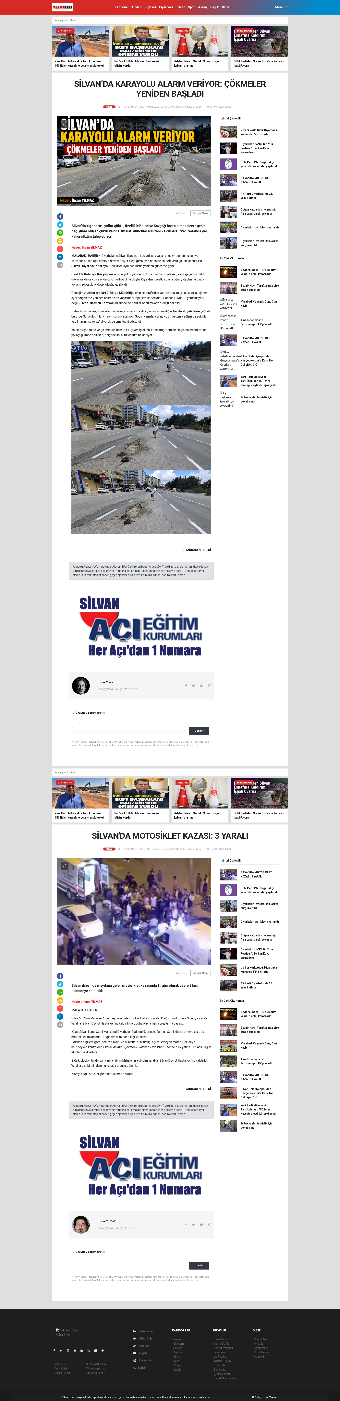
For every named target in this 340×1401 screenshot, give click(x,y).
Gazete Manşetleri (225, 1378)
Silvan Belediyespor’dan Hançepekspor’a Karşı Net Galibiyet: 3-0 (257, 360)
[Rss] (90, 1350)
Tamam (273, 1397)
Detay (258, 1397)
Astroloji (259, 1356)
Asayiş (202, 7)
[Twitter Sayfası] (62, 1350)
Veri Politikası (62, 1372)
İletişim (142, 1367)
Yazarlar (143, 1345)
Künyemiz (144, 1360)
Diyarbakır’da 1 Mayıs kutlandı (260, 227)
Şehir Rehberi (222, 1374)
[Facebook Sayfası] (55, 1350)
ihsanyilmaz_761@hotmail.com (118, 689)
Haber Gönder (94, 1372)
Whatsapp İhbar (95, 1368)
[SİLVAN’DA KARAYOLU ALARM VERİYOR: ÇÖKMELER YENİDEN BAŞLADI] (134, 160)
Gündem (136, 7)
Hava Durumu (222, 1339)
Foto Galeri (145, 1331)
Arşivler (143, 1353)
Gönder (199, 730)
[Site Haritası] (97, 1350)
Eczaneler (220, 1352)
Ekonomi (121, 7)
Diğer (226, 7)
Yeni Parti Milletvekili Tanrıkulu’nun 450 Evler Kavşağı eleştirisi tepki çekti (258, 381)
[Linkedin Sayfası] (83, 1350)
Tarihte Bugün (222, 1361)
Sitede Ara (260, 1339)
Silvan (181, 7)
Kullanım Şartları (96, 1364)
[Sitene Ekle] (104, 1350)
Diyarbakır (166, 7)
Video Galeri (146, 1338)
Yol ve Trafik (221, 1343)
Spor (191, 7)
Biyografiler (261, 1348)
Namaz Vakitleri (223, 1348)
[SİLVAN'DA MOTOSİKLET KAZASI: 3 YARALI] (134, 911)
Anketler (259, 1343)
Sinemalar (220, 1365)
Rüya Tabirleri (262, 1352)
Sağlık (214, 7)
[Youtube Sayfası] (76, 1350)
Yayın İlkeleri (61, 1368)
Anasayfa (60, 20)
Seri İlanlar (220, 1369)
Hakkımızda (61, 1364)
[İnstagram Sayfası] (69, 1350)
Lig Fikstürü (220, 1356)
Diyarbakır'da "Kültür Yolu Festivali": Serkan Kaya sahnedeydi (257, 148)
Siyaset (150, 7)
